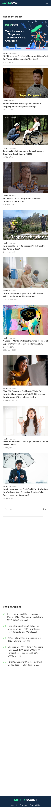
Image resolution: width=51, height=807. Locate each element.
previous (8, 509)
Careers (23, 805)
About (14, 805)
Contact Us (35, 805)
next (44, 509)
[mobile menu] (47, 3)
